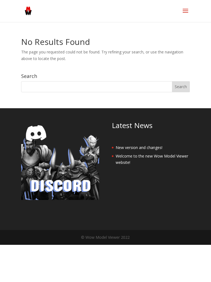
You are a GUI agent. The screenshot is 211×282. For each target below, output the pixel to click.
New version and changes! (139, 147)
